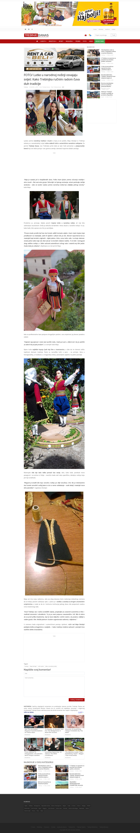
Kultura (78, 805)
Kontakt (113, 29)
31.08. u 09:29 (78, 787)
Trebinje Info (71, 827)
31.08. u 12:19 (105, 89)
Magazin (69, 41)
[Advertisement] (14, 41)
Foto (84, 41)
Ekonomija (26, 808)
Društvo (52, 41)
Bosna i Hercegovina (56, 805)
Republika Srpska (105, 88)
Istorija (87, 808)
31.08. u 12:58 (78, 779)
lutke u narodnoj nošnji (51, 666)
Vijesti (42, 41)
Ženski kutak (27, 810)
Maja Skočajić (33, 666)
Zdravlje (65, 808)
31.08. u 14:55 (78, 771)
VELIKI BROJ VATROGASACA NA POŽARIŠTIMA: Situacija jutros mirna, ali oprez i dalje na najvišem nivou (76, 785)
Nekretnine (100, 41)
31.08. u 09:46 (47, 785)
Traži (113, 35)
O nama (95, 29)
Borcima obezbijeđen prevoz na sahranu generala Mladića (107, 85)
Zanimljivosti (51, 808)
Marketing (101, 29)
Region (64, 805)
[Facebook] (25, 29)
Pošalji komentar (76, 699)
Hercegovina (37, 805)
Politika (88, 805)
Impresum (107, 29)
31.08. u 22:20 (47, 771)
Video (91, 41)
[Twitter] (28, 29)
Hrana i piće (59, 808)
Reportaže (81, 808)
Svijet (69, 805)
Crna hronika (34, 808)
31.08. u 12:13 (108, 97)
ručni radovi (41, 666)
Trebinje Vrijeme (81, 827)
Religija (83, 805)
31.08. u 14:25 (47, 779)
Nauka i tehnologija (73, 808)
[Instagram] (32, 29)
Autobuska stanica (62, 827)
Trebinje (26, 87)
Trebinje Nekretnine (92, 827)
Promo (78, 41)
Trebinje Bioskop (103, 827)
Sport (61, 41)
